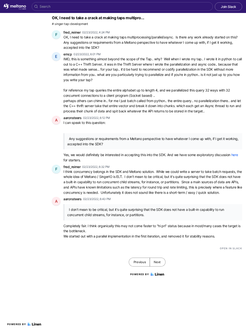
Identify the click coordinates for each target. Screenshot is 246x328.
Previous (140, 262)
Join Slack (228, 7)
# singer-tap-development (70, 24)
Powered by (16, 324)
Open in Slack (231, 248)
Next (157, 262)
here (234, 155)
